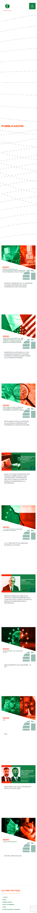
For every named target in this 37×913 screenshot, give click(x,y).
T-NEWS (4, 897)
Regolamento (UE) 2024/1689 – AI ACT (17, 666)
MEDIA (4, 899)
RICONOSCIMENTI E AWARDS (11, 909)
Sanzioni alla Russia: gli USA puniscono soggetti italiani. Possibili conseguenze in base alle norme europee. (17, 355)
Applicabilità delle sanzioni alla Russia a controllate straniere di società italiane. (17, 423)
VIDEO (4, 907)
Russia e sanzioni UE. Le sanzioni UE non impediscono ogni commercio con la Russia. (18, 285)
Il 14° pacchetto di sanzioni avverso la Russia (16, 544)
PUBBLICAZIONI (7, 902)
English (19, 7)
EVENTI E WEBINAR (8, 904)
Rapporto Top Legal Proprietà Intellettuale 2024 (17, 787)
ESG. (6, 734)
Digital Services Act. (13, 856)
